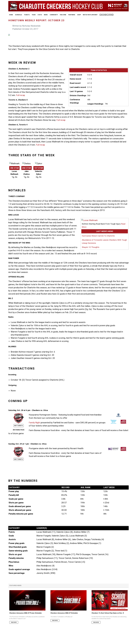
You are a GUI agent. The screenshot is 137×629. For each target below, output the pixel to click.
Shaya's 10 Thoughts (90, 247)
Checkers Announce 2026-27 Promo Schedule (25, 613)
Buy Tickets (18, 425)
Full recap (20, 95)
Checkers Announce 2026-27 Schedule (64, 613)
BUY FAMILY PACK (18, 430)
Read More (14, 622)
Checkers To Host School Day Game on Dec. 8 (108, 613)
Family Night (34, 422)
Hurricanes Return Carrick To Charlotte (98, 236)
